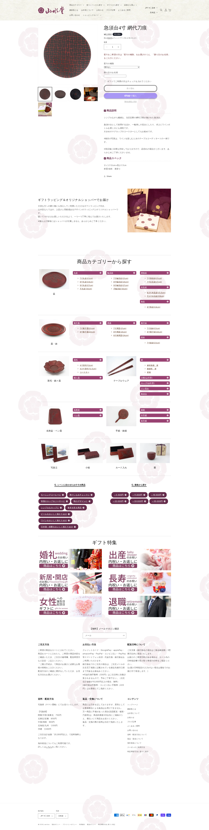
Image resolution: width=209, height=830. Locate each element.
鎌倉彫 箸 (151, 369)
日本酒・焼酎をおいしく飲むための (57, 527)
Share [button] (109, 176)
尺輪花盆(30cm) (120, 289)
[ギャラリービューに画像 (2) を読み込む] (60, 94)
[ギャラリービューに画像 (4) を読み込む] (91, 94)
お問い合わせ (132, 730)
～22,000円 (118, 501)
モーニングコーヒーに (51, 495)
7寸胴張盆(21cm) (154, 278)
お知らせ (130, 717)
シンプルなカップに (50, 507)
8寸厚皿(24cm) (120, 332)
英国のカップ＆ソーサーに (53, 501)
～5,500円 (119, 495)
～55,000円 (157, 501)
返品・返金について (135, 739)
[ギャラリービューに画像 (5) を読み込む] (45, 109)
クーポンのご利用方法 (136, 747)
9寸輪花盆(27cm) (121, 285)
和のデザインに (81, 501)
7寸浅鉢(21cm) (153, 328)
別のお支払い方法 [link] (130, 101)
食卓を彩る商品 (75, 507)
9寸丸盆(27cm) (86, 285)
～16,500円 (156, 495)
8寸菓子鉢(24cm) (154, 332)
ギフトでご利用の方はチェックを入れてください (129, 81)
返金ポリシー (56, 824)
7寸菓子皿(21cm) (87, 328)
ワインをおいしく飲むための (54, 520)
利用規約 (82, 824)
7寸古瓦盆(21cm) (154, 282)
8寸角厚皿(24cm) (121, 335)
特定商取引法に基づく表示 (138, 751)
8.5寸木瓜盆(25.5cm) (156, 292)
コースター (84, 372)
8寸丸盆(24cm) (86, 282)
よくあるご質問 (133, 726)
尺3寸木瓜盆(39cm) (155, 296)
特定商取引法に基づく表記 (106, 824)
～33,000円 (137, 501)
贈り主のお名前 (111, 72)
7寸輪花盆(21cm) (120, 278)
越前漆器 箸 (152, 365)
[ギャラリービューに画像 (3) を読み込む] (76, 94)
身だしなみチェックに (80, 495)
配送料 (109, 38)
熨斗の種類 (109, 63)
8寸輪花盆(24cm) (121, 282)
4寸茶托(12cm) (86, 365)
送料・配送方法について (137, 734)
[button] (76, 5)
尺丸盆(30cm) (86, 289)
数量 (105, 42)
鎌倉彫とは (131, 709)
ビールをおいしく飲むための (54, 514)
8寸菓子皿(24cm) (87, 332)
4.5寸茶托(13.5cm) (88, 369)
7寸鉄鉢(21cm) (153, 343)
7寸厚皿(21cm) (119, 328)
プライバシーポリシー (70, 824)
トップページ (132, 705)
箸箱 (149, 372)
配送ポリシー (91, 824)
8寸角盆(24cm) (153, 307)
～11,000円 (137, 495)
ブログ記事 (131, 722)
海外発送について (134, 743)
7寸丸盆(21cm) (86, 278)
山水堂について (133, 713)
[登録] (123, 635)
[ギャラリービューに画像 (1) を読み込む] (45, 94)
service (46, 824)
